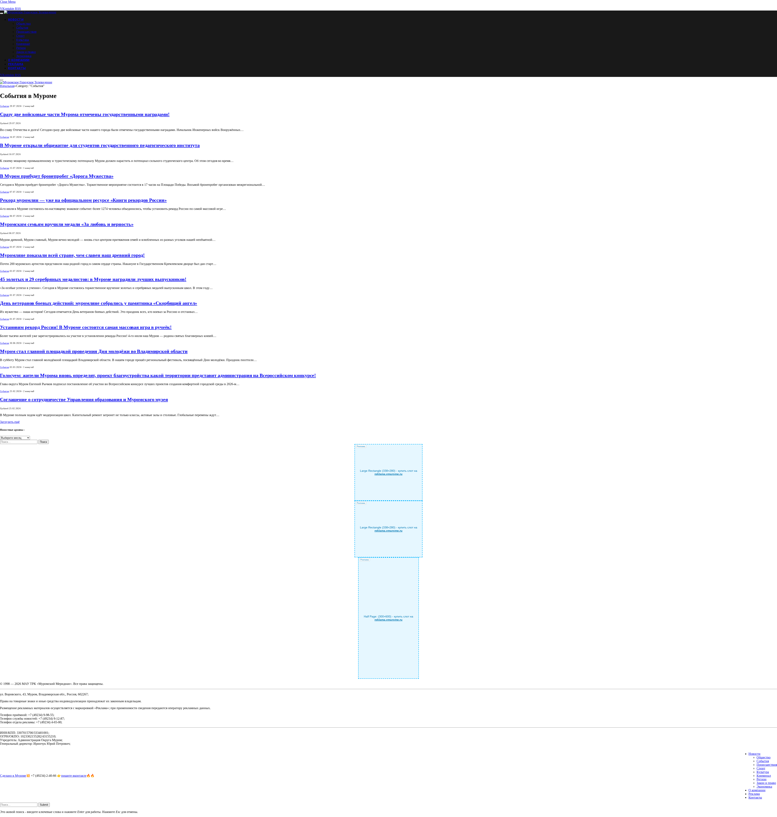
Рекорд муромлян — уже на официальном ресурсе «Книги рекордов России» (83, 200)
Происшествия (26, 32)
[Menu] (1, 13)
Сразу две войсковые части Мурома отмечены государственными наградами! (85, 114)
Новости (15, 19)
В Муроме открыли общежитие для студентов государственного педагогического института (100, 145)
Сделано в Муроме (13, 775)
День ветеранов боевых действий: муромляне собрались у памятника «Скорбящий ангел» (98, 303)
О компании (19, 60)
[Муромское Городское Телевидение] (30, 12)
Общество (23, 23)
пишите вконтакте (73, 775)
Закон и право (26, 52)
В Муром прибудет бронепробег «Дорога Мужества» (56, 176)
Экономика (23, 56)
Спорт (20, 36)
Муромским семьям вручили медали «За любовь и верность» (67, 224)
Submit (44, 804)
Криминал (23, 44)
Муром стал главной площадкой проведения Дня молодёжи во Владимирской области (94, 351)
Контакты (17, 68)
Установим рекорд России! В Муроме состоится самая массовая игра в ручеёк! (86, 327)
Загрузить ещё (10, 422)
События (22, 27)
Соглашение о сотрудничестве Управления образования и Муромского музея (84, 399)
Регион (21, 48)
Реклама (15, 64)
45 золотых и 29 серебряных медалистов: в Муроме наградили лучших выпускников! (93, 279)
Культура (22, 40)
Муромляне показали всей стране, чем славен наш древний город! (72, 255)
